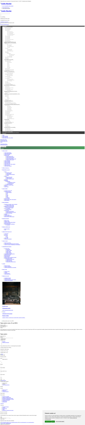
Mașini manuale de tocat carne (11, 212)
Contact (4, 133)
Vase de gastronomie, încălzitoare (9, 89)
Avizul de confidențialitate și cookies (8, 399)
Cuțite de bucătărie (8, 37)
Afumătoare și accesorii (10, 127)
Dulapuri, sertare (6, 221)
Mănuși (7, 48)
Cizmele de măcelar (9, 184)
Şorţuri (5, 171)
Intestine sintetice (8, 92)
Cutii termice (6, 233)
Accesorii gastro (8, 105)
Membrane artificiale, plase (11, 91)
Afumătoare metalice (7, 278)
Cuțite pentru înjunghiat (8, 153)
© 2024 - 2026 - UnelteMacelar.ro (5, 423)
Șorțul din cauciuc (10, 44)
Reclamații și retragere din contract (10, 132)
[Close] (0, 15)
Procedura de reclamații (6, 400)
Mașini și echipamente (5, 202)
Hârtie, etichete (8, 252)
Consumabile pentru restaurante (12, 104)
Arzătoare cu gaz (7, 125)
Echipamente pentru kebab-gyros (9, 110)
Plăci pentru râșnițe (9, 213)
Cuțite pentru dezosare (7, 152)
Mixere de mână (9, 77)
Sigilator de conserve (7, 242)
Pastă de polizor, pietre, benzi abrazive (10, 69)
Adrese (3, 409)
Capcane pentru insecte (8, 83)
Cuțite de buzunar (8, 40)
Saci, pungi (7, 96)
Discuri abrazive (7, 70)
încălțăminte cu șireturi (12, 54)
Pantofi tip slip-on (12, 55)
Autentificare (2, 21)
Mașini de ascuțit (8, 68)
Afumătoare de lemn (8, 128)
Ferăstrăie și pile (8, 82)
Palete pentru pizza (9, 260)
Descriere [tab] (3, 341)
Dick (7, 193)
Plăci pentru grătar (8, 112)
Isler (7, 194)
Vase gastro (9, 90)
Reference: (2, 325)
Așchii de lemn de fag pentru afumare (10, 279)
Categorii (5, 26)
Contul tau (2, 403)
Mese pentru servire (8, 88)
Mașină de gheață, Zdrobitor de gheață (10, 114)
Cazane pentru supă (8, 126)
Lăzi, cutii (5, 234)
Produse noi (4, 390)
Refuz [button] (53, 421)
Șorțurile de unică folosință (11, 46)
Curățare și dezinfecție (8, 121)
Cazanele (5, 272)
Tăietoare (7, 81)
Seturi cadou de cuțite (10, 31)
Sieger (7, 195)
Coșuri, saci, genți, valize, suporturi (9, 39)
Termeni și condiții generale (6, 397)
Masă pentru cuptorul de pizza (11, 118)
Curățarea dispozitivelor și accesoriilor (10, 267)
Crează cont (6, 21)
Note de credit (4, 408)
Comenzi (3, 407)
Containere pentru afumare (8, 280)
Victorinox (9, 67)
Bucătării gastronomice (10, 85)
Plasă (5, 229)
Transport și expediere (7, 131)
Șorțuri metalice (9, 45)
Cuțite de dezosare (7, 154)
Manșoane (6, 179)
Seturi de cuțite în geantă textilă (11, 158)
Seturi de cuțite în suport (10, 159)
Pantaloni (5, 185)
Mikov (9, 66)
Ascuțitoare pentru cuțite (8, 60)
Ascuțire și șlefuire (9, 59)
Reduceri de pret (4, 389)
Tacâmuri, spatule (9, 250)
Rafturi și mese (6, 220)
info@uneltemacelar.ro (5, 7)
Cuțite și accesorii (4, 150)
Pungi (8, 98)
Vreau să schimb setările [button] (60, 421)
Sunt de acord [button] (48, 421)
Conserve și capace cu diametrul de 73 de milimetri (11, 103)
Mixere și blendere (8, 76)
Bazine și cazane (4, 269)
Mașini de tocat (6, 210)
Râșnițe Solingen (10, 62)
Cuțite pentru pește (8, 38)
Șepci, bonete (6, 186)
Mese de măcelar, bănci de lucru (9, 84)
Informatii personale (5, 406)
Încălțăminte (7, 52)
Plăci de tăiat (9, 106)
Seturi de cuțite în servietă (10, 32)
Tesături (9, 47)
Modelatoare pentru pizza (10, 259)
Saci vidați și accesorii (10, 75)
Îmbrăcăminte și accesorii (10, 42)
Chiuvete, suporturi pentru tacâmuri (9, 222)
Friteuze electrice (8, 113)
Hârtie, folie (7, 99)
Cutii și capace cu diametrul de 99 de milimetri (11, 243)
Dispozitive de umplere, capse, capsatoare (10, 204)
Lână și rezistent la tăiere (10, 178)
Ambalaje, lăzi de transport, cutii (6, 231)
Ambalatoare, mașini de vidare (9, 74)
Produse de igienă (8, 120)
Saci (8, 97)
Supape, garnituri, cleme (10, 205)
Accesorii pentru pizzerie (8, 258)
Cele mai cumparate (5, 391)
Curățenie (7, 119)
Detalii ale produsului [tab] (5, 342)
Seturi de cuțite (8, 30)
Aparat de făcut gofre (8, 111)
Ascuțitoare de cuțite (8, 61)
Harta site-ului (4, 401)
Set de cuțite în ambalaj (10, 33)
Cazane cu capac (7, 271)
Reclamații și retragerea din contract (7, 410)
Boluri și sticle (8, 251)
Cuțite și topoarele (7, 160)
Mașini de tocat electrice (10, 211)
